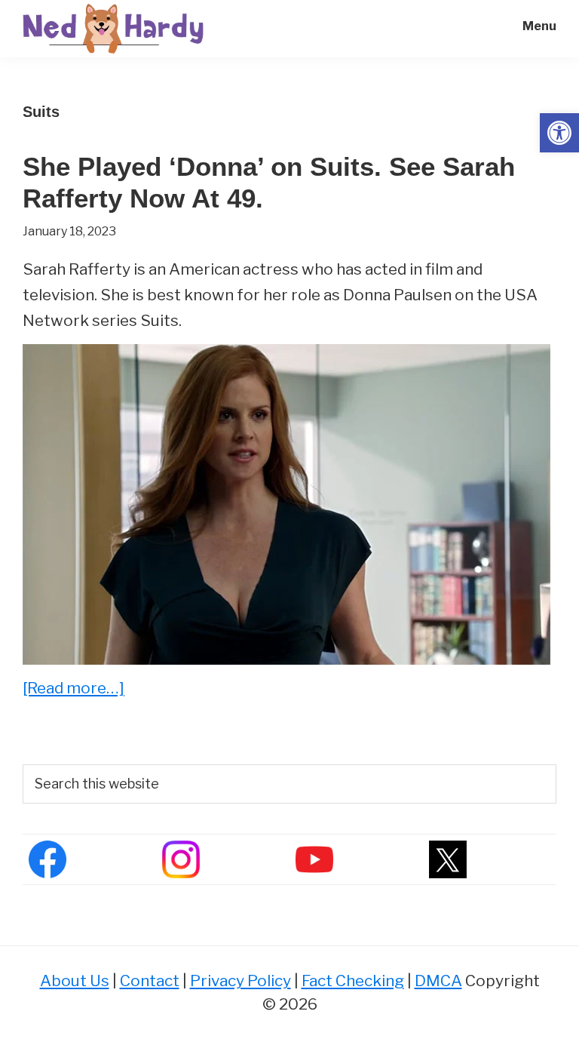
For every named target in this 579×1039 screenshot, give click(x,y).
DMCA (438, 980)
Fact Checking (353, 980)
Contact (149, 980)
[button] (559, 132)
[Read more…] (73, 689)
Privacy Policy (240, 980)
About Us (74, 980)
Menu (539, 26)
